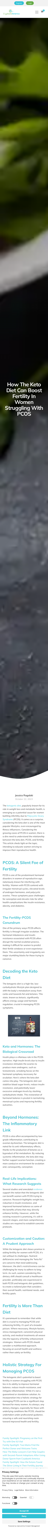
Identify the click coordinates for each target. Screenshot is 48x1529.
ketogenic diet (14, 805)
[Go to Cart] (43, 12)
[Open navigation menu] (36, 12)
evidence (37, 1189)
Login (30, 3)
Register (19, 3)
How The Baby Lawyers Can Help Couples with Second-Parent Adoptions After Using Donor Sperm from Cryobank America (24, 1455)
